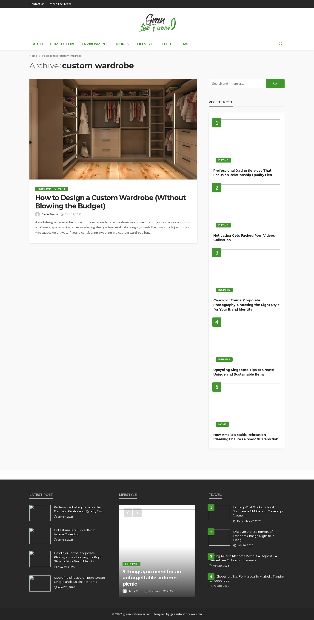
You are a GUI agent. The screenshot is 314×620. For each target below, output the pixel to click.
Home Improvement (51, 188)
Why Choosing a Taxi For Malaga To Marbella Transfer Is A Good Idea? (246, 578)
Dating (223, 160)
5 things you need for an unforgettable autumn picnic (152, 578)
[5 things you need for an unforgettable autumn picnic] (157, 551)
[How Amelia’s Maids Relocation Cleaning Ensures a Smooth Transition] (246, 406)
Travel (184, 44)
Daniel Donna (49, 214)
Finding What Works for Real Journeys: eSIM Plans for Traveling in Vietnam (258, 511)
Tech (166, 44)
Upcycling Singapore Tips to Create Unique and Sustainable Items (243, 372)
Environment (95, 44)
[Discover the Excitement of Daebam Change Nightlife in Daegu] (219, 538)
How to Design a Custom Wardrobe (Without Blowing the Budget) (110, 202)
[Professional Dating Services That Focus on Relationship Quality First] (246, 142)
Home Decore (62, 44)
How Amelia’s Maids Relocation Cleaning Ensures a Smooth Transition (245, 437)
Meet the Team (60, 4)
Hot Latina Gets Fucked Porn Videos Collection (244, 237)
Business (122, 44)
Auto (38, 44)
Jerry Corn (135, 591)
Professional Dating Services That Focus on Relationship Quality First (242, 172)
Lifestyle (146, 44)
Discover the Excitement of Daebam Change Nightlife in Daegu (253, 536)
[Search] (281, 44)
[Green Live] (157, 22)
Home (222, 424)
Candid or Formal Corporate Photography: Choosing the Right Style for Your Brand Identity (246, 304)
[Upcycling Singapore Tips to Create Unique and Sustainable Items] (246, 341)
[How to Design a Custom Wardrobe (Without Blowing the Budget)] (113, 129)
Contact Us (36, 4)
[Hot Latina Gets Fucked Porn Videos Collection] (246, 207)
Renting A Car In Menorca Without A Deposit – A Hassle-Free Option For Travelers (243, 558)
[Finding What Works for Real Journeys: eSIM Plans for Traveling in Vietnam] (219, 513)
